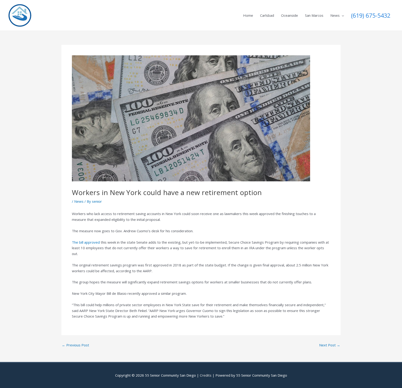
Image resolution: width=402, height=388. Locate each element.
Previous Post (75, 345)
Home (248, 15)
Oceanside (289, 15)
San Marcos (314, 15)
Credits (205, 375)
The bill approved (86, 242)
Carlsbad (267, 15)
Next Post (329, 345)
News (335, 15)
